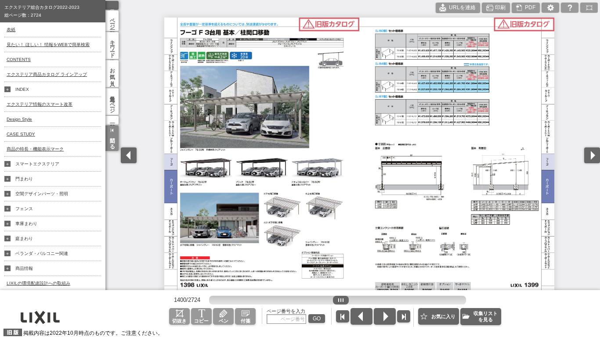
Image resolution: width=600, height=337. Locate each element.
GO (317, 318)
